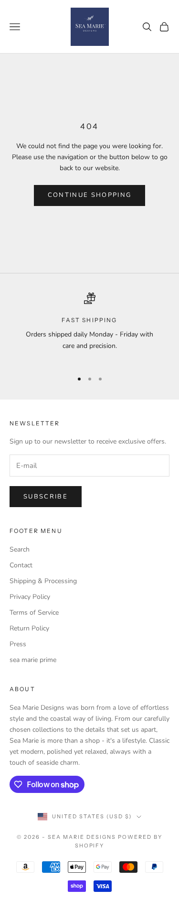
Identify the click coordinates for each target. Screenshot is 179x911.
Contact (21, 565)
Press (18, 644)
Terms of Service (34, 612)
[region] (89, 327)
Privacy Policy (30, 596)
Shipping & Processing (43, 581)
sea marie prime (33, 659)
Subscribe (45, 496)
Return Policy (29, 628)
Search (20, 549)
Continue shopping (90, 195)
